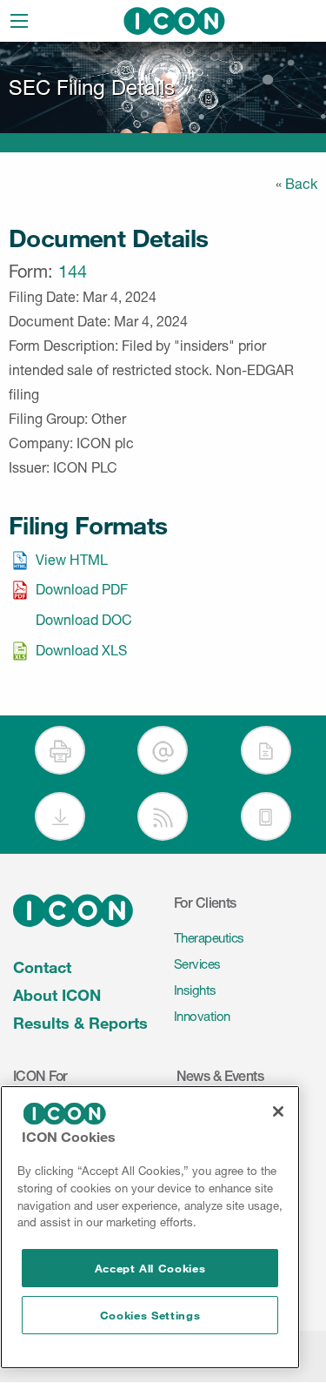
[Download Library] (60, 816)
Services (197, 964)
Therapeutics (209, 938)
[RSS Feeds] (162, 816)
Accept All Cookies (150, 1268)
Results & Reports (80, 1022)
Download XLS (81, 650)
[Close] (278, 1111)
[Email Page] (162, 750)
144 (72, 271)
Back (301, 183)
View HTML (72, 559)
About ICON (57, 994)
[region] (150, 1227)
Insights (195, 990)
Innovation (202, 1016)
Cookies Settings (150, 1315)
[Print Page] (60, 750)
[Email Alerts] (266, 750)
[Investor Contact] (266, 816)
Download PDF (82, 589)
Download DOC (84, 619)
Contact (42, 967)
